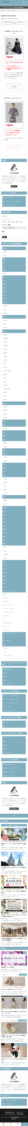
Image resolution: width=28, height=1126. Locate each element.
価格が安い (3, 4)
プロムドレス (7, 680)
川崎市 (5, 417)
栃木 (5, 298)
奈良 (5, 511)
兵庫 (5, 496)
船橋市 (5, 327)
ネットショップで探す (8, 197)
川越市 (5, 306)
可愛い (17, 221)
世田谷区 (6, 338)
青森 (5, 259)
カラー (5, 651)
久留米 (5, 558)
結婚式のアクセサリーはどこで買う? (11, 768)
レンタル (4, 221)
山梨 (5, 288)
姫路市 (5, 500)
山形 (5, 280)
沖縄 (5, 583)
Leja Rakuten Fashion (14, 147)
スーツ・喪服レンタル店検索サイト (10, 1100)
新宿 (5, 378)
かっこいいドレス (8, 752)
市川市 (5, 320)
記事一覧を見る (13, 808)
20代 (21, 221)
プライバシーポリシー (10, 1114)
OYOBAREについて (10, 1112)
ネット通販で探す (8, 641)
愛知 (5, 453)
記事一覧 (14, 186)
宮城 (5, 269)
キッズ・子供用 (7, 706)
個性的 (5, 748)
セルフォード (7, 597)
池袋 (5, 381)
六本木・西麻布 (7, 370)
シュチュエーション (8, 655)
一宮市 (5, 457)
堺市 (5, 486)
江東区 (5, 356)
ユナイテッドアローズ (8, 608)
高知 (5, 540)
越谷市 (5, 313)
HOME (3, 10)
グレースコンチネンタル (9, 612)
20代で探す (23, 4)
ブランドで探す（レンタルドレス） (11, 590)
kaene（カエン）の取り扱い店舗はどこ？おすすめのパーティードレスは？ (13, 1012)
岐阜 (5, 450)
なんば (5, 493)
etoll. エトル (6, 601)
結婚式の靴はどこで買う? (9, 764)
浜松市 (5, 446)
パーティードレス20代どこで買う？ (11, 695)
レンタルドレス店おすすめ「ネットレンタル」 (11, 989)
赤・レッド (6, 725)
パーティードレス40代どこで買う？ (11, 703)
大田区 (5, 342)
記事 (5, 644)
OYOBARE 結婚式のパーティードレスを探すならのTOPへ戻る (14, 23)
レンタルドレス (16, 4)
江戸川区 (6, 345)
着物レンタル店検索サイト (8, 1103)
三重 (5, 464)
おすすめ (12, 221)
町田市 (5, 374)
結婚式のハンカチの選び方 (9, 771)
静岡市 (5, 442)
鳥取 (5, 514)
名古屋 (5, 460)
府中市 (5, 392)
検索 (4, 236)
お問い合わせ (20, 1114)
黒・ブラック (7, 722)
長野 (5, 424)
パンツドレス (7, 737)
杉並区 (5, 349)
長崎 (5, 561)
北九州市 (6, 554)
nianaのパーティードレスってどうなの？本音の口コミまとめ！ (14, 1059)
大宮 (5, 309)
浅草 (5, 363)
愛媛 (5, 529)
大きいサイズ (7, 745)
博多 (5, 547)
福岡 (5, 543)
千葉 (5, 316)
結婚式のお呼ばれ (8, 669)
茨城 (5, 295)
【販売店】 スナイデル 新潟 (7, 967)
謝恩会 (5, 676)
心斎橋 (5, 482)
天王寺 (5, 478)
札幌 (5, 255)
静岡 (5, 439)
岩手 (5, 266)
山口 (5, 525)
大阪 (5, 475)
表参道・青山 (7, 388)
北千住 (5, 367)
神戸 (5, 504)
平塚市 (5, 414)
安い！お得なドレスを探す (9, 633)
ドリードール (7, 626)
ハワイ (5, 587)
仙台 (5, 273)
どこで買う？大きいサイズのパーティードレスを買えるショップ (13, 868)
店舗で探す (9, 4)
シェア (10, 1125)
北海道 (5, 248)
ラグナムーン (7, 630)
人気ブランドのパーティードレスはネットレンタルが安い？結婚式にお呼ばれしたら (13, 915)
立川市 (5, 360)
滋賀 (5, 468)
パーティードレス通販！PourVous (14, 84)
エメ (5, 619)
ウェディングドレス (8, 683)
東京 (5, 331)
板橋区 (5, 352)
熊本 (5, 572)
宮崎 (5, 576)
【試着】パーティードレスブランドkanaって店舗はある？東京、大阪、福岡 (13, 1036)
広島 (5, 522)
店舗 (8, 221)
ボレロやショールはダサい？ (10, 775)
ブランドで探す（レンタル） (10, 205)
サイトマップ (19, 1112)
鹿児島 (5, 579)
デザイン (6, 648)
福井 (5, 435)
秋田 (5, 262)
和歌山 (5, 507)
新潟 (5, 284)
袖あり (5, 741)
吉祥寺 (5, 385)
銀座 (5, 399)
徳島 (5, 536)
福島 (5, 277)
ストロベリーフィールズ (9, 605)
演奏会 (5, 672)
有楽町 (5, 334)
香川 (5, 532)
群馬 (5, 291)
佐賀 (5, 565)
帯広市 (5, 251)
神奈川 (5, 403)
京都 (5, 471)
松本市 (5, 428)
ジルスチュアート (8, 623)
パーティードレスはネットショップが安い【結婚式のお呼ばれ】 (13, 891)
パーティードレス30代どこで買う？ (11, 699)
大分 (5, 568)
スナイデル (6, 615)
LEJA (5, 594)
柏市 (5, 324)
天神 (5, 550)
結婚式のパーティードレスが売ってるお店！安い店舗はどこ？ (13, 844)
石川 (5, 432)
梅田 (5, 489)
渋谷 (5, 396)
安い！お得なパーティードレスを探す (12, 201)
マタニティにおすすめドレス (10, 710)
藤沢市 (5, 410)
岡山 (5, 518)
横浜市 (5, 406)
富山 (5, 421)
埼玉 (5, 302)
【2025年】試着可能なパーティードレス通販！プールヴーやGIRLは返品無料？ (13, 939)
